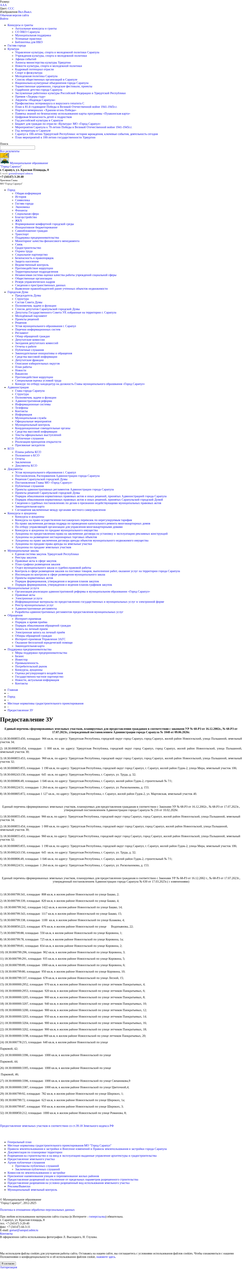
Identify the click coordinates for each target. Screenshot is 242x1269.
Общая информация (28, 193)
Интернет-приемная (28, 618)
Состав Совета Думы (28, 302)
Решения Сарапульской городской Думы (41, 479)
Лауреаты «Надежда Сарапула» (35, 100)
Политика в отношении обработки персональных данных (37, 1209)
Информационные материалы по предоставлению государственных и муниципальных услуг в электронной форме (89, 601)
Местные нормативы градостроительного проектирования (45, 703)
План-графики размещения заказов (37, 564)
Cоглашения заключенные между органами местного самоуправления (60, 509)
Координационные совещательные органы (42, 428)
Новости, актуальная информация (37, 680)
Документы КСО (26, 465)
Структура (22, 298)
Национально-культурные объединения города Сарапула (51, 83)
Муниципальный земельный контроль (32, 1189)
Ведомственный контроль (32, 264)
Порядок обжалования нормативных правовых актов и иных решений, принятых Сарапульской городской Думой (89, 499)
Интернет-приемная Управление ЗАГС (40, 639)
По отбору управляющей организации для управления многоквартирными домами (69, 526)
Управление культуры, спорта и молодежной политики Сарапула (57, 52)
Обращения (15, 615)
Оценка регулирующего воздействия (39, 673)
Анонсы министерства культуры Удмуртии (43, 62)
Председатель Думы (28, 295)
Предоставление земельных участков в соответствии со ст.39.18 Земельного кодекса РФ (57, 1125)
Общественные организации (33, 278)
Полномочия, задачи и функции (35, 305)
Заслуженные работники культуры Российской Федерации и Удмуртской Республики (70, 93)
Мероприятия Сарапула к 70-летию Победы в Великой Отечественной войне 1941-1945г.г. (73, 127)
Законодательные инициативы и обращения (43, 353)
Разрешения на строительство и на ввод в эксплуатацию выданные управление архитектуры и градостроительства (82, 1155)
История (20, 196)
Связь (18, 244)
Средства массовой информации (36, 356)
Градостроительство (28, 247)
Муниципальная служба (30, 418)
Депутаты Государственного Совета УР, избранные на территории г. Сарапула (65, 312)
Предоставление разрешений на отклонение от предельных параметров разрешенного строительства (73, 1179)
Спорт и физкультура (28, 72)
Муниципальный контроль (32, 424)
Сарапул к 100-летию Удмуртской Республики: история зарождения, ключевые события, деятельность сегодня (86, 134)
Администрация (18, 387)
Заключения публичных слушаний (37, 1169)
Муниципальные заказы (23, 550)
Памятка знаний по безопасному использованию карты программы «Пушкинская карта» (72, 113)
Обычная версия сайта (14, 15)
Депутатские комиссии (30, 339)
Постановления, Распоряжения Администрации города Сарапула (57, 475)
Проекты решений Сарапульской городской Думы (47, 492)
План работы (23, 366)
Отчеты (20, 458)
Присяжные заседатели (30, 445)
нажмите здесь (105, 1256)
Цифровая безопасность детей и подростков (43, 117)
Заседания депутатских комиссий (36, 343)
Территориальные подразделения (36, 271)
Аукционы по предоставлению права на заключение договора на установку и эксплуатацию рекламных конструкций (91, 533)
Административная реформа (33, 401)
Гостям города (17, 45)
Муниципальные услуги (23, 588)
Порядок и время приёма (31, 622)
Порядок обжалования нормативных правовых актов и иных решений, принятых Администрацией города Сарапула (91, 496)
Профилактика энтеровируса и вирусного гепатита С (49, 103)
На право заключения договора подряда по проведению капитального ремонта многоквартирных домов (82, 523)
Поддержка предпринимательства (37, 237)
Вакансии (21, 373)
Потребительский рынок (31, 666)
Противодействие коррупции (34, 268)
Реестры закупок (26, 557)
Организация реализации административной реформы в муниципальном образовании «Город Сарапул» (82, 591)
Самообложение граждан (31, 230)
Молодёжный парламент (31, 315)
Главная (13, 689)
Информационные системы (33, 404)
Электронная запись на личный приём (40, 632)
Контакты (21, 411)
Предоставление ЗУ (20, 710)
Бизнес (19, 656)
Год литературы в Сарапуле (33, 130)
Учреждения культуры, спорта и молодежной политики (51, 55)
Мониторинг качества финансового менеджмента (47, 241)
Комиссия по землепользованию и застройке (36, 1172)
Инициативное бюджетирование (36, 227)
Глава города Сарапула (30, 390)
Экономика (22, 207)
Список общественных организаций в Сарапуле (46, 79)
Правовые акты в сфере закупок (36, 560)
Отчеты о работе (25, 346)
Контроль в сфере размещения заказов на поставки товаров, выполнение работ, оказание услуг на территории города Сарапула (97, 571)
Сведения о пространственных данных (40, 285)
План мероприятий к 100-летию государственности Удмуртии (55, 137)
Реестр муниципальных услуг (34, 605)
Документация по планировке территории (35, 1152)
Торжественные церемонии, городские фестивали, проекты (53, 86)
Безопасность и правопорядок (34, 258)
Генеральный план (20, 1142)
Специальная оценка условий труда (38, 380)
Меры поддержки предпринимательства (41, 652)
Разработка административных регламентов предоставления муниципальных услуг (69, 612)
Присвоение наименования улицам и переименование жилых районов (53, 1176)
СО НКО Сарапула (27, 31)
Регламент (21, 332)
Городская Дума (18, 292)
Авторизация (8, 1267)
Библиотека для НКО (29, 42)
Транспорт (22, 234)
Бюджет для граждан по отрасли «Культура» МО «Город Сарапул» (58, 123)
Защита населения (27, 261)
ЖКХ (18, 220)
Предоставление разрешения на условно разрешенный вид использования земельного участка (69, 1182)
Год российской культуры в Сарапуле (39, 120)
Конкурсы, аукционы (29, 669)
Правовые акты (25, 594)
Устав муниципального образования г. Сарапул (45, 326)
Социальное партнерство (31, 254)
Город (11, 190)
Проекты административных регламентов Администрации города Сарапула (64, 489)
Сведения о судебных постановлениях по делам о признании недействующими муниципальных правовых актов (88, 503)
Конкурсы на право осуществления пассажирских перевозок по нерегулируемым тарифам (73, 520)
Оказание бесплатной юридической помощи (44, 642)
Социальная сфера (27, 213)
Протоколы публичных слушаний (37, 1165)
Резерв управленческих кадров (35, 281)
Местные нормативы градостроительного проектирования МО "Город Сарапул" (60, 1145)
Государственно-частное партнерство (39, 676)
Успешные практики (28, 38)
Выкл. (28, 11)
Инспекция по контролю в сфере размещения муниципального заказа (60, 574)
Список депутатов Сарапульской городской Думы (47, 309)
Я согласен (8, 1263)
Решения (20, 322)
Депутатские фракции (29, 360)
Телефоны (21, 407)
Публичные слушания (29, 349)
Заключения (23, 462)
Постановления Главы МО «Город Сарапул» (43, 482)
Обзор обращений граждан (32, 336)
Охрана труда (24, 251)
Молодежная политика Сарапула (36, 76)
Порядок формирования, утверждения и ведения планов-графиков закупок (63, 584)
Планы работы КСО (28, 452)
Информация (23, 414)
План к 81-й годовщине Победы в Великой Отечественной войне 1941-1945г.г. (66, 106)
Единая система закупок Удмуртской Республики (47, 554)
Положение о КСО (27, 455)
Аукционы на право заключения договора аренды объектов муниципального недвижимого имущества (81, 540)
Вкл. (21, 11)
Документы (15, 469)
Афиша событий (25, 59)
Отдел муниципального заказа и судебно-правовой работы (53, 567)
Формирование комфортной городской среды (44, 224)
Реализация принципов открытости (38, 441)
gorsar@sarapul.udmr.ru (21, 173)
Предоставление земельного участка (31, 1159)
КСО (11, 448)
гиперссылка (97, 1216)
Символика (22, 200)
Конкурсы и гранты (20, 25)
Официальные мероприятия (33, 421)
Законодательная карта (29, 506)
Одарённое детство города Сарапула (38, 89)
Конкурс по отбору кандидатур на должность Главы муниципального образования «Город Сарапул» (80, 384)
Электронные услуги (28, 598)
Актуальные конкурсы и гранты (36, 28)
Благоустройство (26, 217)
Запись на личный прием (31, 629)
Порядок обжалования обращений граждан (43, 625)
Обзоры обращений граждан (33, 635)
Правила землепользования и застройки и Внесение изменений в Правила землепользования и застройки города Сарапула (87, 1148)
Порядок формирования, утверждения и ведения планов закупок (57, 581)
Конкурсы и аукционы (22, 513)
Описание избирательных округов (37, 363)
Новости (20, 370)
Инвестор (21, 659)
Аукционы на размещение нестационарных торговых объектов (56, 537)
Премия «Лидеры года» (30, 96)
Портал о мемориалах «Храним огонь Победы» (45, 110)
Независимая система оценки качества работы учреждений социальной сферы (65, 275)
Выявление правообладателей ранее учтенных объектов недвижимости (61, 288)
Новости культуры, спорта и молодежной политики (48, 65)
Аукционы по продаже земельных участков (43, 547)
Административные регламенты (36, 608)
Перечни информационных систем (37, 329)
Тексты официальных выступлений (38, 435)
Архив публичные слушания (26, 1162)
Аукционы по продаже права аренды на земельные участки (53, 543)
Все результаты (9, 151)
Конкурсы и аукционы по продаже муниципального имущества (56, 530)
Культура (13, 48)
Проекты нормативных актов (34, 577)
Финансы (21, 210)
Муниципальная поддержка (33, 35)
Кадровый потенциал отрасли (34, 69)
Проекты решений (27, 319)
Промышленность (26, 663)
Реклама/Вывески (19, 1186)
